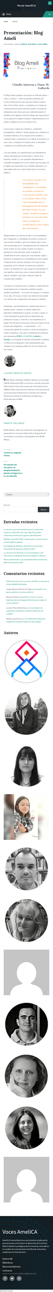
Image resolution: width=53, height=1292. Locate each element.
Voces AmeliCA (26, 5)
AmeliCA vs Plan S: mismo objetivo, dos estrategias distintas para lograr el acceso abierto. (26, 600)
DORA (19, 336)
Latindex (36, 336)
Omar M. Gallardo (28, 44)
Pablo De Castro (13, 581)
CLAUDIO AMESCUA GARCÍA (17, 373)
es (50, 3)
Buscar (7, 505)
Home (6, 21)
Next (6, 461)
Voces (15, 21)
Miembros (7, 1262)
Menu (8, 14)
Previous (7, 449)
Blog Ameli (43, 44)
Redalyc (7, 339)
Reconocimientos (11, 1266)
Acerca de (7, 1258)
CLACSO (27, 336)
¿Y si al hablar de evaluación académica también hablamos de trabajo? (24, 611)
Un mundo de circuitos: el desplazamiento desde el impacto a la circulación (13, 470)
